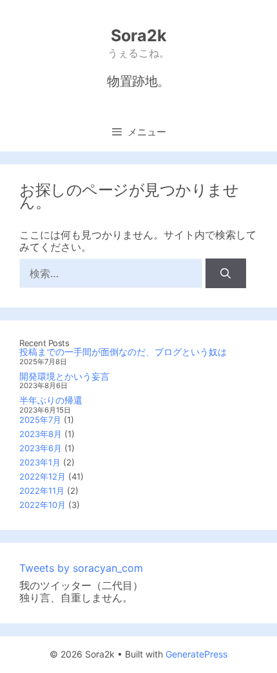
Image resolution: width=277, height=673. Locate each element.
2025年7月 (40, 420)
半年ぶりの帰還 (50, 400)
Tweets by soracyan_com (81, 567)
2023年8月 (40, 434)
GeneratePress (196, 654)
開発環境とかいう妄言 (64, 376)
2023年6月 (40, 448)
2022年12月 (42, 476)
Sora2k (139, 35)
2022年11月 (41, 490)
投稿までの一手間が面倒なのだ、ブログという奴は (123, 351)
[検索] (225, 273)
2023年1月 (40, 462)
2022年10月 (42, 505)
